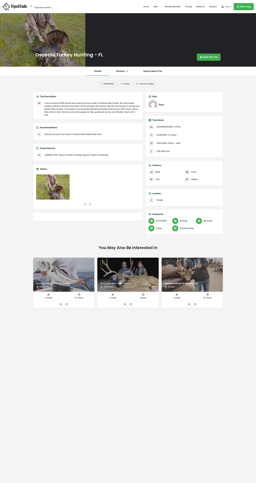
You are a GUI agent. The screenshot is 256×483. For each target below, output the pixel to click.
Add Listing (245, 6)
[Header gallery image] (42, 33)
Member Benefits (173, 6)
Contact (213, 6)
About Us (200, 6)
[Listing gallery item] (53, 187)
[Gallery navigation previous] (85, 204)
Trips (155, 6)
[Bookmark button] (195, 304)
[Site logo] (15, 6)
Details (97, 71)
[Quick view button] (189, 304)
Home (146, 6)
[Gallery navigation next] (90, 204)
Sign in (228, 6)
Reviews (122, 71)
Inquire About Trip (152, 71)
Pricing (188, 6)
